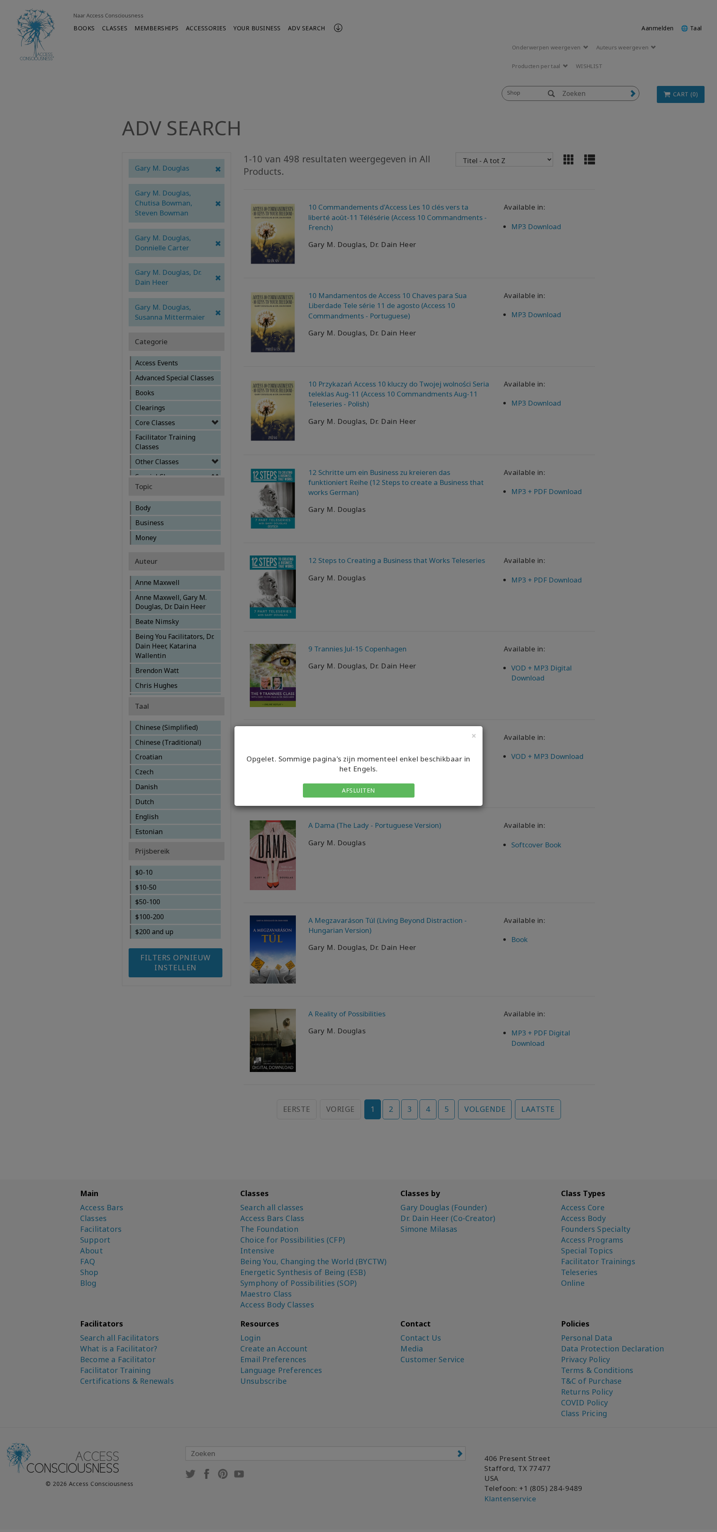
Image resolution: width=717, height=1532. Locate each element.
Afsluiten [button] (358, 790)
